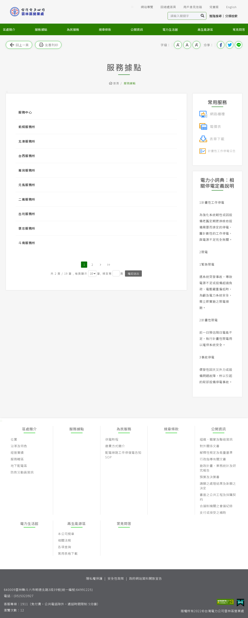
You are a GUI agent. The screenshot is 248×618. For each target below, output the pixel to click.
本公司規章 (66, 533)
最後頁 (108, 265)
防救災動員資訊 (22, 472)
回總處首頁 (168, 7)
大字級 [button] (196, 45)
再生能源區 (205, 29)
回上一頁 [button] (22, 45)
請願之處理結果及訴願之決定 (218, 485)
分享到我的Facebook (220, 45)
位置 (14, 439)
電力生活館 (170, 29)
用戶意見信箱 (192, 7)
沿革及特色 (19, 446)
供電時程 (111, 439)
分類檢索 (231, 16)
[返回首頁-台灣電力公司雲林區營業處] (33, 12)
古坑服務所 (26, 213)
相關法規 (64, 540)
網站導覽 (147, 7)
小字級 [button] (178, 45)
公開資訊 (137, 29)
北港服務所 (26, 141)
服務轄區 (17, 459)
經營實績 (17, 452)
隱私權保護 (94, 578)
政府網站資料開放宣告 (145, 578)
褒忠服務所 (26, 228)
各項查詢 (64, 546)
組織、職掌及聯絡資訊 (216, 439)
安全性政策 (116, 578)
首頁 (116, 83)
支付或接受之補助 (213, 512)
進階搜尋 (215, 16)
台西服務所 (26, 155)
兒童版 (214, 7)
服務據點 (41, 29)
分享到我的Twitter (229, 45)
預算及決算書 (210, 476)
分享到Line (238, 45)
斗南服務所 (26, 242)
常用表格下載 (68, 553)
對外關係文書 (210, 446)
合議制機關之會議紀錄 (216, 505)
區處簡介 (9, 29)
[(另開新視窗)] (212, 113)
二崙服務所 (26, 199)
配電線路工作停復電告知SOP (123, 454)
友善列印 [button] (51, 45)
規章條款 (105, 29)
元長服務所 (26, 184)
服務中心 (25, 112)
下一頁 (100, 265)
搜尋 (202, 16)
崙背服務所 (26, 170)
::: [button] (132, 6)
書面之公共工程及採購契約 (218, 497)
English (231, 7)
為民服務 (73, 29)
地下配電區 (19, 465)
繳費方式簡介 (115, 446)
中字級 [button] (187, 45)
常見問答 (239, 29)
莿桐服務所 (26, 126)
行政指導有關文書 (213, 459)
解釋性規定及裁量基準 (216, 452)
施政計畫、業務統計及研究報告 (218, 468)
